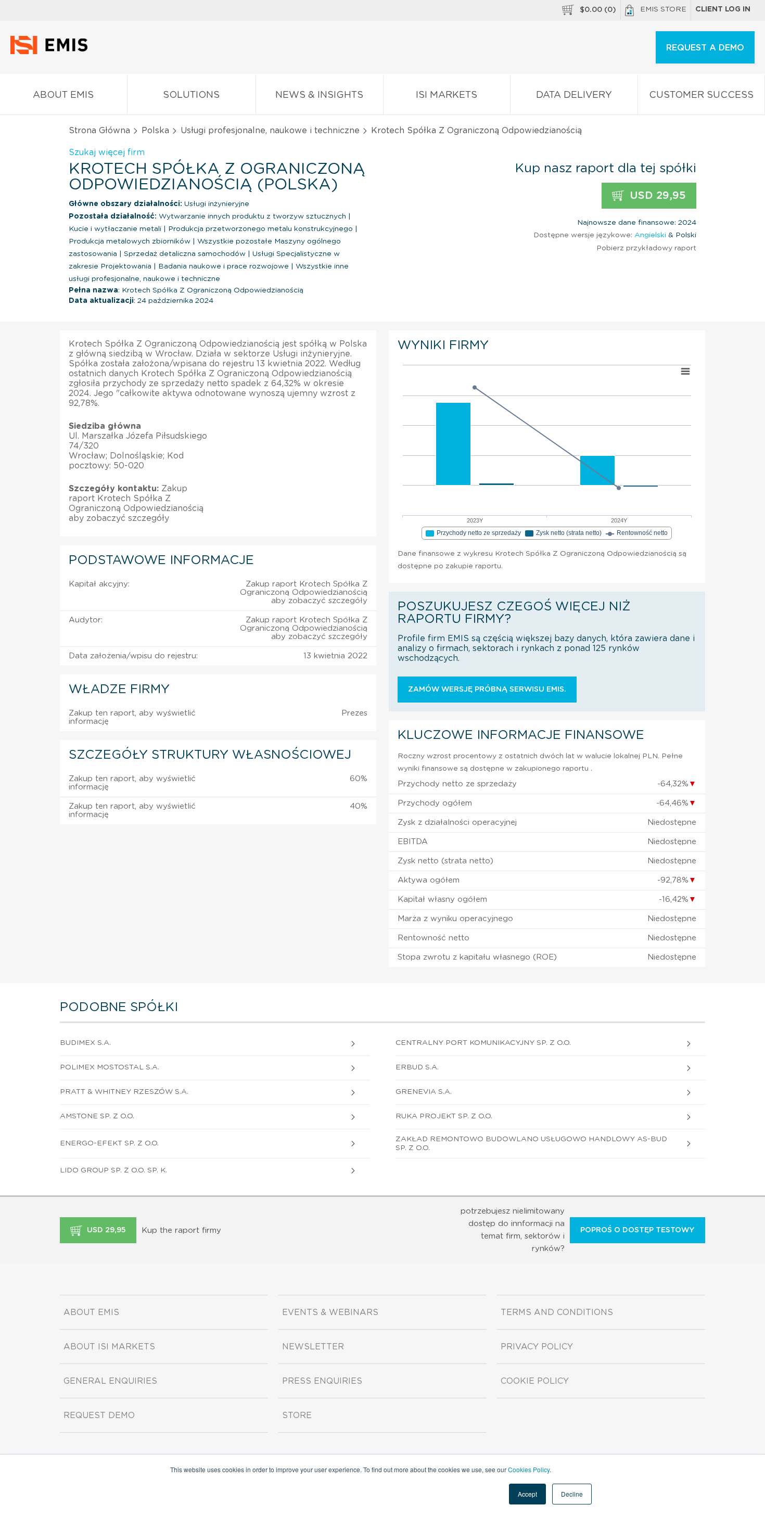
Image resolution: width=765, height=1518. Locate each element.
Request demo (99, 1415)
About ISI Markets (109, 1347)
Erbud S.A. (417, 1067)
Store (297, 1415)
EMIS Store (663, 9)
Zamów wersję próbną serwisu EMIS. (487, 689)
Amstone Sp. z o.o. (97, 1116)
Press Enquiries (322, 1381)
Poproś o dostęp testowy (637, 1230)
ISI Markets (446, 95)
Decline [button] (572, 1493)
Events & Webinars (330, 1312)
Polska (155, 130)
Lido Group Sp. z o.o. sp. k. (113, 1170)
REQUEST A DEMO (705, 48)
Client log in (722, 9)
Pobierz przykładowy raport (646, 248)
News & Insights (319, 95)
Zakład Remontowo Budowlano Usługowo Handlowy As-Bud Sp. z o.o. (531, 1144)
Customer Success (701, 95)
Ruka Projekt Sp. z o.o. (444, 1116)
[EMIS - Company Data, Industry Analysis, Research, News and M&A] (51, 52)
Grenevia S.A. (424, 1091)
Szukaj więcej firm (107, 152)
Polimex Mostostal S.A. (109, 1067)
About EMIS (63, 95)
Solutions (191, 95)
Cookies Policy (529, 1469)
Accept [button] (527, 1493)
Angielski (650, 235)
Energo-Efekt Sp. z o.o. (109, 1143)
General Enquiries (110, 1381)
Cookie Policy (535, 1381)
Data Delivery (574, 95)
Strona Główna (99, 130)
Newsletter (313, 1347)
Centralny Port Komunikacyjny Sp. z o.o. (483, 1043)
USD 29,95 (656, 195)
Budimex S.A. (85, 1043)
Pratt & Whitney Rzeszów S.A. (124, 1091)
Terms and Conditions (557, 1312)
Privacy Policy (537, 1347)
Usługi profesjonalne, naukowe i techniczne (270, 130)
